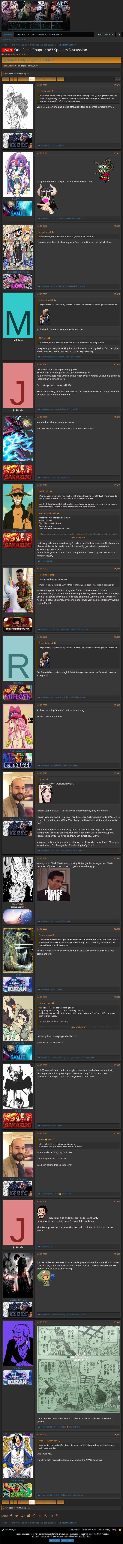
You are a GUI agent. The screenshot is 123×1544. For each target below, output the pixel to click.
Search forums (19, 39)
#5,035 (117, 1065)
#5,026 (117, 417)
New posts (6, 39)
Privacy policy (104, 1529)
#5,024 (117, 294)
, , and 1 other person (62, 218)
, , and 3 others (63, 1314)
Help (114, 1529)
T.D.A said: (43, 338)
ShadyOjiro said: (46, 300)
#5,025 (117, 364)
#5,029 (117, 637)
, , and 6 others (59, 765)
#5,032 (117, 858)
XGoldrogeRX (18, 530)
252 (31, 79)
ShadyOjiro (18, 1042)
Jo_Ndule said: (45, 1003)
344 (52, 79)
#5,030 (117, 705)
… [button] (15, 79)
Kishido (18, 462)
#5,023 (117, 226)
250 (20, 79)
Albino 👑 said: (45, 1139)
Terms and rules (89, 1529)
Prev (6, 79)
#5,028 (117, 568)
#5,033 (117, 929)
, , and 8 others (67, 1057)
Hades (18, 130)
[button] (28, 34)
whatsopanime (18, 750)
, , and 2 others (60, 1427)
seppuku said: (45, 232)
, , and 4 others (63, 286)
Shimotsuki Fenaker (18, 271)
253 (37, 79)
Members (54, 34)
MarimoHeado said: (47, 513)
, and (59, 409)
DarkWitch (18, 198)
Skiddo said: (44, 491)
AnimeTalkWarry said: (48, 1440)
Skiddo (18, 1367)
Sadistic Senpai (18, 818)
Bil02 (18, 1110)
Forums (8, 34)
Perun (18, 974)
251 (26, 79)
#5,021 (117, 85)
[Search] (119, 34)
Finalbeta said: (45, 574)
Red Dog (18, 682)
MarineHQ (18, 1480)
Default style (10, 1529)
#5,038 (117, 1254)
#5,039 (117, 1322)
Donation (21, 34)
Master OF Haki (18, 1299)
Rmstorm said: (45, 935)
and (52, 145)
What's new (38, 34)
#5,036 (117, 1133)
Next (60, 79)
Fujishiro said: (45, 91)
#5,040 (117, 1434)
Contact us (75, 1529)
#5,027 (117, 485)
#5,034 (117, 997)
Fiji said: (42, 779)
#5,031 (117, 773)
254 (43, 79)
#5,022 (117, 153)
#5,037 (117, 1201)
